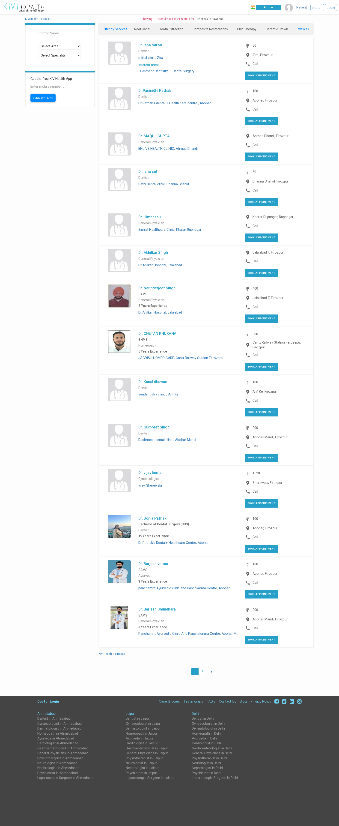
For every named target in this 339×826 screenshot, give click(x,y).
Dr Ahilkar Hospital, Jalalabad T (161, 265)
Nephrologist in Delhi (207, 768)
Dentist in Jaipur (138, 718)
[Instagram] (298, 701)
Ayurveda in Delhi (204, 738)
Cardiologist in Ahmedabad (57, 743)
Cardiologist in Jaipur (142, 743)
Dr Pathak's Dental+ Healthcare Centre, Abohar (173, 543)
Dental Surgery (183, 71)
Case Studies (169, 701)
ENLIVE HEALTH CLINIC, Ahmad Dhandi (168, 149)
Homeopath (147, 345)
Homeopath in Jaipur (141, 733)
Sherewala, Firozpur (267, 483)
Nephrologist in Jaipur (142, 768)
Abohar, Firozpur (265, 100)
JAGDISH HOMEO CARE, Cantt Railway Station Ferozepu (180, 358)
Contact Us (227, 701)
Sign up (317, 8)
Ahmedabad (46, 714)
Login (331, 8)
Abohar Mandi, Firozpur (270, 437)
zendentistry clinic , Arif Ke (158, 394)
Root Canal (142, 29)
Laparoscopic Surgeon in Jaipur (150, 778)
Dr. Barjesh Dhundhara (157, 609)
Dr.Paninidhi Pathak (154, 90)
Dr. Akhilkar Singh (153, 252)
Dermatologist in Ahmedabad (59, 728)
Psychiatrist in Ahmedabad (57, 773)
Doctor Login (48, 701)
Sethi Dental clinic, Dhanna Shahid (163, 184)
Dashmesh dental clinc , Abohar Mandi (167, 440)
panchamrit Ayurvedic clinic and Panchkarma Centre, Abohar (184, 588)
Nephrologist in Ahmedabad (58, 768)
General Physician (151, 142)
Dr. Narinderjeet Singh (156, 288)
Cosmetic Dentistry (154, 71)
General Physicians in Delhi (212, 753)
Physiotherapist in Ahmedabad (60, 758)
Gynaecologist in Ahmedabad (59, 723)
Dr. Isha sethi (149, 171)
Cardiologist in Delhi (207, 743)
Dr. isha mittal (150, 45)
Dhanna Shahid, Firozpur (271, 181)
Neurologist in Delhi (206, 763)
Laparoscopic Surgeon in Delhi (215, 778)
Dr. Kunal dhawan (152, 381)
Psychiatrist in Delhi (206, 773)
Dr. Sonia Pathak (152, 518)
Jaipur (130, 714)
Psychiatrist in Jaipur (141, 773)
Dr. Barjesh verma (153, 563)
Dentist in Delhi (203, 718)
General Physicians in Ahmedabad (63, 753)
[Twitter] (283, 701)
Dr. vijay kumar (150, 472)
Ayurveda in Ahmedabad (55, 738)
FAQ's (211, 701)
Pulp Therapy (246, 29)
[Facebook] (276, 701)
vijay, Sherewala (150, 485)
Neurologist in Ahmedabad (57, 763)
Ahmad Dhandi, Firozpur (270, 136)
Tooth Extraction (171, 29)
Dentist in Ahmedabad (54, 718)
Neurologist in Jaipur (141, 763)
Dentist (143, 51)
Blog (243, 701)
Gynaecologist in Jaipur (143, 723)
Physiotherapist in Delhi (209, 758)
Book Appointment (261, 75)
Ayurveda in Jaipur (139, 738)
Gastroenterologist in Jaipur (147, 748)
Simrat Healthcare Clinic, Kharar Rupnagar (169, 229)
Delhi (195, 714)
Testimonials (193, 701)
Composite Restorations (210, 29)
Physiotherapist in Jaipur (144, 758)
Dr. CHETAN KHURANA (157, 333)
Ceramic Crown (277, 29)
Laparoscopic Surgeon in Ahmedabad (65, 778)
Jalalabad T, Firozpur (268, 252)
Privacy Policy (260, 701)
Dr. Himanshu (149, 217)
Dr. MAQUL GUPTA (154, 136)
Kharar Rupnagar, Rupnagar (273, 217)
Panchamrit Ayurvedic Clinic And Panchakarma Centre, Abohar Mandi (190, 633)
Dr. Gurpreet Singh (154, 427)
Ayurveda (145, 576)
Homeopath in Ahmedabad (57, 733)
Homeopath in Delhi (206, 733)
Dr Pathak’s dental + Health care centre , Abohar (174, 103)
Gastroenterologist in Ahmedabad (63, 748)
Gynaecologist (148, 479)
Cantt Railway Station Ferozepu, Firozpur (277, 344)
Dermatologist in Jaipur (143, 728)
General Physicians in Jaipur (147, 753)
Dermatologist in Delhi (208, 728)
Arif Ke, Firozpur (265, 391)
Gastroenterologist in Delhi (212, 748)
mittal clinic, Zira (150, 58)
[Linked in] (291, 701)
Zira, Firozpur (263, 55)
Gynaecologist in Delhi (208, 723)
